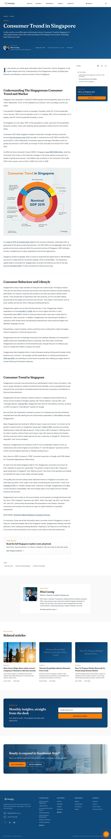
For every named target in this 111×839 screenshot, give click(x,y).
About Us (29, 3)
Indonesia (59, 804)
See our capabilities (35, 764)
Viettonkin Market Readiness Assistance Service (32, 515)
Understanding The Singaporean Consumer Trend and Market (91, 75)
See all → (41, 825)
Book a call (91, 98)
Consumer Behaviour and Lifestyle (88, 79)
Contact (95, 804)
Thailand (59, 806)
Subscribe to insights (80, 716)
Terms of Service (97, 809)
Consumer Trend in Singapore (23, 566)
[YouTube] (14, 822)
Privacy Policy (97, 806)
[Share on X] (101, 65)
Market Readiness (44, 812)
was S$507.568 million (54, 152)
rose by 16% (23, 404)
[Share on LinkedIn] (98, 65)
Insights (60, 3)
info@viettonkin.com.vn (14, 813)
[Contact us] (106, 834)
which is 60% (47, 427)
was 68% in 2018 (25, 311)
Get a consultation (17, 764)
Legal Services (43, 805)
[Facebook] (5, 822)
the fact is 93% (16, 266)
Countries (38, 3)
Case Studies (78, 804)
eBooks (77, 809)
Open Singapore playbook (14, 550)
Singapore (60, 809)
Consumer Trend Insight (39, 566)
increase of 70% (9, 486)
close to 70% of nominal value (18, 242)
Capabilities (49, 3)
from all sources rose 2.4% (19, 137)
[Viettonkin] (9, 3)
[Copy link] (105, 65)
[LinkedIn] (9, 822)
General (12, 16)
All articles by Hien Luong (47, 609)
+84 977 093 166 (12, 817)
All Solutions (78, 806)
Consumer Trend (9, 566)
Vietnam (59, 801)
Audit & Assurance (44, 822)
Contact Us (70, 3)
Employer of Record (44, 819)
